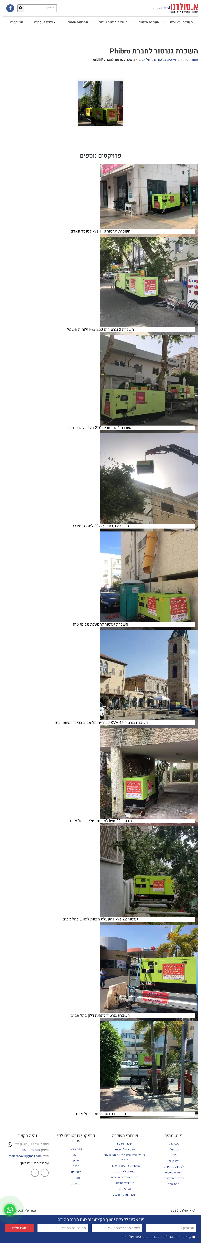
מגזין (174, 1155)
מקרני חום (125, 1189)
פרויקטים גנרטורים (167, 59)
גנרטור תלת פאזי (125, 1149)
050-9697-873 (31, 1150)
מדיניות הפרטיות (174, 1178)
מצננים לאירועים (125, 1171)
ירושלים (76, 1172)
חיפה (76, 1154)
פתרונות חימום (78, 22)
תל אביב (144, 59)
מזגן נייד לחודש (124, 1183)
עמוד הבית (191, 59)
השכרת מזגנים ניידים (113, 22)
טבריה (76, 1177)
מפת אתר (173, 1184)
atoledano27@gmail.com (25, 1156)
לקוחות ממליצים (174, 1166)
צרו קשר (174, 1161)
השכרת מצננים (149, 22)
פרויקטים (16, 22)
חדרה (76, 1166)
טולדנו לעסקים (44, 22)
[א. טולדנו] (184, 8)
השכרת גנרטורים (181, 22)
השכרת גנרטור (124, 1143)
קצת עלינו (174, 1149)
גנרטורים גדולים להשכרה (125, 1165)
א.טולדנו (174, 1143)
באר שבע (76, 1148)
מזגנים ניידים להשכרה (125, 1177)
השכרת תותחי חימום (124, 1194)
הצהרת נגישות (173, 1172)
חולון (76, 1160)
